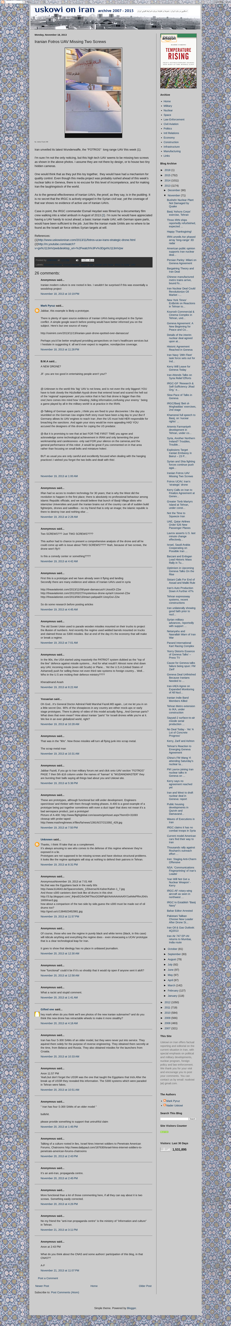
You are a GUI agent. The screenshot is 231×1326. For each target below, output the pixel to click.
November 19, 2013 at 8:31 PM (59, 864)
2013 (168, 185)
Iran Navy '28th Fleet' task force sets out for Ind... (181, 358)
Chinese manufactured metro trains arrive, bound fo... (180, 280)
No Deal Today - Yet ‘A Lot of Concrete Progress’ (180, 732)
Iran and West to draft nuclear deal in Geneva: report (180, 795)
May (171, 974)
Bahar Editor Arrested (180, 910)
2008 (168, 1023)
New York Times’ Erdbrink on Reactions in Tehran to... (181, 303)
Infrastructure (172, 146)
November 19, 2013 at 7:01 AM (59, 642)
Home (94, 1285)
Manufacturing (172, 151)
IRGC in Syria (122, 264)
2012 (168, 1002)
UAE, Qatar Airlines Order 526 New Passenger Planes (178, 524)
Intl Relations (171, 133)
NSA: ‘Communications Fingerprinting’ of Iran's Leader (181, 870)
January (173, 995)
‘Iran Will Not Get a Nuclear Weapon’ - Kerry (179, 882)
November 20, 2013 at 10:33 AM (60, 1056)
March (172, 985)
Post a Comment (48, 1278)
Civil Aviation (171, 124)
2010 (168, 1012)
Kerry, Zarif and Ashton (180, 740)
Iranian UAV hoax (104, 264)
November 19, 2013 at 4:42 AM (59, 561)
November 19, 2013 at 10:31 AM (60, 753)
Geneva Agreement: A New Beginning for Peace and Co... (180, 326)
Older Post (145, 1285)
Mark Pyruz (48, 305)
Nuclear (168, 110)
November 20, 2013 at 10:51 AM (60, 1089)
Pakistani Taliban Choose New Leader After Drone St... (180, 919)
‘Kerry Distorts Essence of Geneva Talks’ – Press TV (181, 654)
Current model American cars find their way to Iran (181, 839)
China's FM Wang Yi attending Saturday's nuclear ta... (180, 761)
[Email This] (82, 260)
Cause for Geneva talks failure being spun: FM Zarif (181, 666)
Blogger (131, 1308)
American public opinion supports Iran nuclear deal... (181, 251)
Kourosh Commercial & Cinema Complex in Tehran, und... (180, 315)
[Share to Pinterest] (92, 260)
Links (167, 155)
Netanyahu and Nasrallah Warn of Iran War (181, 634)
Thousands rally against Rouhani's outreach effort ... (181, 850)
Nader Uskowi (174, 1105)
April (171, 980)
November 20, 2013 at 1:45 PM (59, 1126)
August (172, 959)
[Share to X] (87, 260)
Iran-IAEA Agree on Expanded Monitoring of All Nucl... (180, 689)
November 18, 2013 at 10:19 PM (60, 293)
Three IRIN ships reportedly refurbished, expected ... (181, 223)
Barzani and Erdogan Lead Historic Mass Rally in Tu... (179, 559)
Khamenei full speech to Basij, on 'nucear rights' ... (181, 418)
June (171, 969)
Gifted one (47, 1009)
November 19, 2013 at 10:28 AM (60, 724)
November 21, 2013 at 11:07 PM (60, 1270)
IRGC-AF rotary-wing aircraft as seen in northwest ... (179, 894)
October (173, 948)
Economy (169, 137)
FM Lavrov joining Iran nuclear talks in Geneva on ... (180, 772)
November (174, 195)
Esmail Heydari (71, 264)
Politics (168, 128)
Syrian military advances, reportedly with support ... (180, 622)
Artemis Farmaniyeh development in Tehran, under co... (179, 429)
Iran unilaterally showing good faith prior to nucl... (181, 611)
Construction (171, 142)
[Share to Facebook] (90, 260)
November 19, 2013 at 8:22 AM (59, 687)
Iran (91, 264)
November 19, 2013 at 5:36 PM (59, 783)
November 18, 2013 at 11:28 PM (60, 349)
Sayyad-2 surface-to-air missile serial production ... (181, 721)
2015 (168, 175)
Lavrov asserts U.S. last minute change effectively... (181, 536)
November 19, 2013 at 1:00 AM (59, 476)
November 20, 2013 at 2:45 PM (59, 1178)
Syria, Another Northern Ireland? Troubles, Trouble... (181, 441)
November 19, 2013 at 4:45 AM (59, 609)
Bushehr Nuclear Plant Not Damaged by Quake (180, 203)
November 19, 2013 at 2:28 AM (59, 516)
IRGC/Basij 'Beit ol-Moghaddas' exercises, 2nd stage (181, 406)
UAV (133, 264)
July (170, 964)
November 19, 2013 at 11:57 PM (60, 916)
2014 (168, 180)
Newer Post (42, 1285)
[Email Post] (77, 260)
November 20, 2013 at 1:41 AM (59, 997)
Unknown (47, 839)
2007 (168, 1028)
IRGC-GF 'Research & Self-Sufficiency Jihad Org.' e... (180, 386)
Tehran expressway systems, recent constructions (178, 599)
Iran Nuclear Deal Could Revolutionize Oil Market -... (181, 291)
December (174, 190)
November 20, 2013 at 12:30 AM (60, 953)
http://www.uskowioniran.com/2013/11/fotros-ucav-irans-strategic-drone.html (86, 240)
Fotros (84, 264)
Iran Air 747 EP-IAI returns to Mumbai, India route (179, 939)
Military (168, 105)
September (175, 954)
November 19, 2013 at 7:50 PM (59, 827)
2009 (168, 1017)
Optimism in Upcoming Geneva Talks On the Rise (180, 571)
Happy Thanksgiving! (179, 231)
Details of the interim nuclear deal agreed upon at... (179, 338)
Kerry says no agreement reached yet (179, 784)
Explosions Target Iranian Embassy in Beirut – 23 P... (179, 453)
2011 (168, 1007)
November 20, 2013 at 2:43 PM (59, 1156)
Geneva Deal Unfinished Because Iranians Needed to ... (181, 677)
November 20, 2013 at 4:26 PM (59, 1204)
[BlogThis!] (85, 260)
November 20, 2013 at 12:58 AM (60, 975)
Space (167, 114)
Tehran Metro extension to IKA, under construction (181, 709)
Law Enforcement (174, 119)
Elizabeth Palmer (53, 264)
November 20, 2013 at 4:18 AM (59, 1023)
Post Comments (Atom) (65, 1292)
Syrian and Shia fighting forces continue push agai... (181, 464)
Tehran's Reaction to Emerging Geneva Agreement (179, 749)
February (173, 990)
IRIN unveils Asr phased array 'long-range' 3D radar (181, 240)
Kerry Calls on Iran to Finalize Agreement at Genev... (181, 493)
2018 (168, 170)
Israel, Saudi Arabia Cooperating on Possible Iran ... (178, 548)
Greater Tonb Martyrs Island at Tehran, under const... (180, 504)
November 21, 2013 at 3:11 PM (59, 1229)
